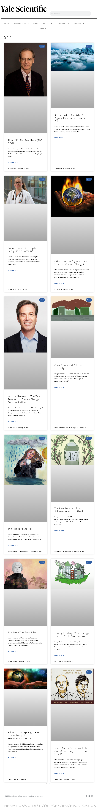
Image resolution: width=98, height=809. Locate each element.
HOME (7, 23)
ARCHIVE (46, 23)
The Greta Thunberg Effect (22, 632)
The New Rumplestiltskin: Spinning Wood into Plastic (69, 510)
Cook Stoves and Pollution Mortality (68, 366)
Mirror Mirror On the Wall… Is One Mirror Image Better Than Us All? (71, 751)
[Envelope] (86, 796)
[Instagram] (92, 796)
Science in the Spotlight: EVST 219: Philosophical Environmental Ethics (24, 735)
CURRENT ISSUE (20, 23)
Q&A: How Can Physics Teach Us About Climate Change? (70, 262)
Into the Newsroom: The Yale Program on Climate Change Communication (24, 399)
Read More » (12, 162)
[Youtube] (89, 796)
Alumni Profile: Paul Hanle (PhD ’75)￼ (25, 142)
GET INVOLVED (63, 23)
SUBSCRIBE (78, 23)
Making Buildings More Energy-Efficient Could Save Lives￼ (71, 634)
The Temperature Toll (20, 528)
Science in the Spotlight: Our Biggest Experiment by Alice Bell (70, 118)
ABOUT (43, 29)
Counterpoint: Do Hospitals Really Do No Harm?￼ (23, 249)
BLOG (35, 23)
